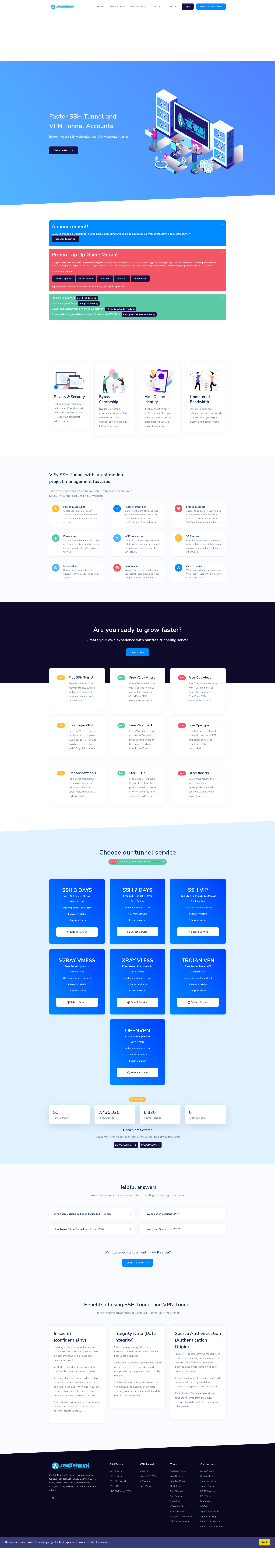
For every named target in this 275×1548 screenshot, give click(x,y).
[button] (92, 1214)
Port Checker (176, 1491)
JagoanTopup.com (115, 286)
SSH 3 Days (116, 1470)
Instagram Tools (178, 1470)
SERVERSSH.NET (124, 1144)
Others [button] (170, 6)
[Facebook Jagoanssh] (52, 1498)
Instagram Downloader (181, 1516)
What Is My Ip (177, 1506)
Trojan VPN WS (148, 1476)
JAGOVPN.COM (149, 1144)
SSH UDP (114, 1486)
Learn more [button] (102, 1542)
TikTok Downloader (180, 1521)
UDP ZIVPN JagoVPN (120, 1491)
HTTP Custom (207, 1491)
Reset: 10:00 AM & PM (211, 6)
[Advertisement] (137, 37)
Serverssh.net (207, 1476)
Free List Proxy (177, 1481)
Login (187, 6)
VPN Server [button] (137, 6)
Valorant (122, 278)
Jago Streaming (208, 1516)
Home (100, 6)
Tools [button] (154, 6)
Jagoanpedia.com (209, 1481)
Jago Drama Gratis (209, 1511)
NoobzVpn (205, 1501)
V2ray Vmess (146, 1481)
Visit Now (156, 861)
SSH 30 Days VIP (118, 1481)
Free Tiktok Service (210, 1521)
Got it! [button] (264, 1542)
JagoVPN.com (207, 1470)
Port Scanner (176, 1496)
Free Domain (176, 1476)
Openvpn (144, 1470)
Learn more (137, 652)
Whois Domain (177, 1511)
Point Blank (140, 278)
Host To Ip (175, 1486)
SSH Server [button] (116, 6)
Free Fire (105, 278)
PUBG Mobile (86, 278)
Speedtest (175, 1501)
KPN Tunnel (206, 1496)
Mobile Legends (63, 278)
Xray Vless (145, 1486)
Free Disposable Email (211, 1526)
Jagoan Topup (207, 1486)
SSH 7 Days (116, 1476)
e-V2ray (204, 1506)
